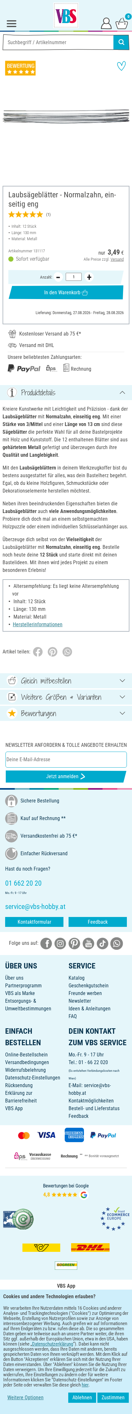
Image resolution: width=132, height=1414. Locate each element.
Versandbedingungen (27, 1062)
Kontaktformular (34, 922)
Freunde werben (85, 993)
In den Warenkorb (62, 292)
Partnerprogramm (23, 986)
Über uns (14, 978)
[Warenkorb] (121, 23)
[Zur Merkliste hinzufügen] (121, 66)
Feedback (98, 922)
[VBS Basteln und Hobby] (66, 15)
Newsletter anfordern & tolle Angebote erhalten (66, 745)
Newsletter (80, 1001)
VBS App (14, 1108)
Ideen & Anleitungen (90, 1009)
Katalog (77, 978)
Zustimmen (113, 1397)
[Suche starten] (121, 42)
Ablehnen (82, 1397)
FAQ (73, 1016)
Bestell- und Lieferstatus (94, 1108)
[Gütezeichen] (19, 1219)
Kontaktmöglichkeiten (91, 1101)
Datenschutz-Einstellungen (32, 1078)
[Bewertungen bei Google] (66, 1191)
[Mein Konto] (106, 23)
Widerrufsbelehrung (25, 1070)
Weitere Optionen (25, 1397)
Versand (117, 259)
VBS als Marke (20, 993)
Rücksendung (19, 1085)
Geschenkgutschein (89, 986)
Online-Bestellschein (26, 1055)
